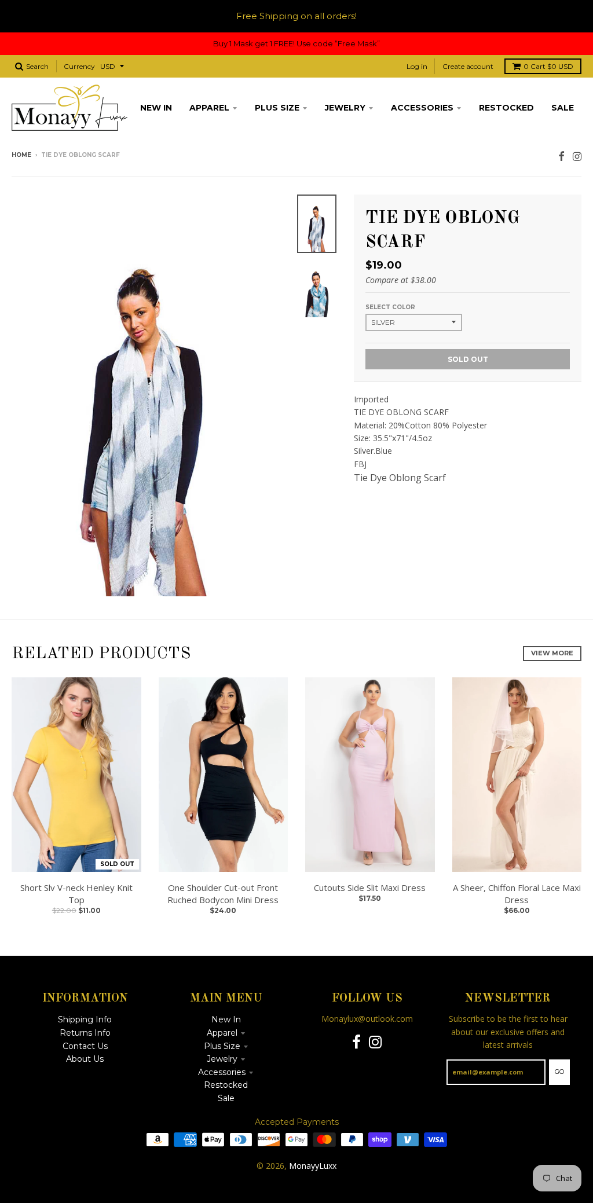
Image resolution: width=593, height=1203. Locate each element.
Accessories (222, 1072)
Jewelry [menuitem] (345, 107)
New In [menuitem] (156, 107)
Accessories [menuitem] (422, 107)
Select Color (390, 307)
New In (226, 1019)
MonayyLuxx (312, 1165)
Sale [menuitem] (562, 107)
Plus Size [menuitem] (277, 107)
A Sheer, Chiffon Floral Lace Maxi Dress (517, 893)
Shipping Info (85, 1019)
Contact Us (85, 1046)
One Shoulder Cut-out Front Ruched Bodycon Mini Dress (223, 893)
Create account (467, 66)
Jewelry (222, 1059)
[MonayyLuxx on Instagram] (577, 156)
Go (559, 1072)
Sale (226, 1098)
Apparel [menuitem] (209, 107)
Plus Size (222, 1046)
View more (552, 653)
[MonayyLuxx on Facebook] (561, 156)
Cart (548, 66)
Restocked (226, 1085)
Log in (417, 66)
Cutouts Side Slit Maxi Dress (370, 887)
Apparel (222, 1033)
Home (21, 155)
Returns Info (85, 1033)
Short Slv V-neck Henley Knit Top (76, 893)
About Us (85, 1059)
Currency (79, 66)
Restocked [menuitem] (506, 107)
